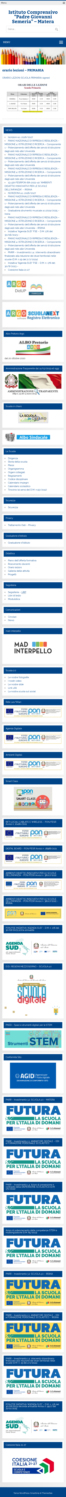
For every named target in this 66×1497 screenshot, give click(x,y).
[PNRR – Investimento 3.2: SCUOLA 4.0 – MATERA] (33, 1131)
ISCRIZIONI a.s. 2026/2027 (22, 193)
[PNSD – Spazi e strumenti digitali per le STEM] (33, 1047)
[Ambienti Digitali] (33, 765)
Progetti (12, 574)
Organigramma (16, 468)
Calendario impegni (18, 482)
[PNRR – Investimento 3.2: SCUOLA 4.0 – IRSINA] (33, 1305)
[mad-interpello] (33, 647)
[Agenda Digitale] (33, 739)
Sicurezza (13, 507)
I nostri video (14, 681)
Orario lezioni (15, 567)
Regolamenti (15, 475)
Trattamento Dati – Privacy (22, 525)
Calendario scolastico (19, 486)
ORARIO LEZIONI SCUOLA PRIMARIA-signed (26, 77)
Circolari (12, 616)
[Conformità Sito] (33, 1076)
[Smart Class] (33, 799)
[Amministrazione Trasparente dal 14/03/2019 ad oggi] (33, 384)
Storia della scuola (17, 461)
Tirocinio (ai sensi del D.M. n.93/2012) (27, 489)
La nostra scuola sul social (22, 691)
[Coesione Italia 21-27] (33, 1478)
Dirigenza (13, 458)
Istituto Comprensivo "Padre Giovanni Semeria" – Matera (33, 16)
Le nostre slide (16, 684)
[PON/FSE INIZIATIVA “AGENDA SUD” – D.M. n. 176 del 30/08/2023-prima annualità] (32, 956)
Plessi (11, 465)
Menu (4, 3)
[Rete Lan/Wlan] (33, 712)
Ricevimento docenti (19, 564)
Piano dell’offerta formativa (22, 560)
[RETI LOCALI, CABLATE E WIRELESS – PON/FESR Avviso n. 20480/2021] (33, 838)
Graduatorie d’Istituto (19, 542)
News (11, 620)
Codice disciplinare (18, 479)
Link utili (12, 688)
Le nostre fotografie (18, 677)
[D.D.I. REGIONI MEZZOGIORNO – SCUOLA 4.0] (33, 1015)
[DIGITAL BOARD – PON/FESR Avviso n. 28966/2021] (33, 863)
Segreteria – (17, 592)
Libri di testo (14, 595)
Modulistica (14, 599)
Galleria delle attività (18, 571)
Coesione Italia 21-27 (19, 269)
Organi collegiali (16, 472)
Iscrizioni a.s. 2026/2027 (20, 137)
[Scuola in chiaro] (33, 417)
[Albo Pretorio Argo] (33, 347)
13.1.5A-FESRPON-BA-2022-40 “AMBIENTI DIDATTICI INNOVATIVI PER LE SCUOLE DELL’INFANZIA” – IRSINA (28, 186)
